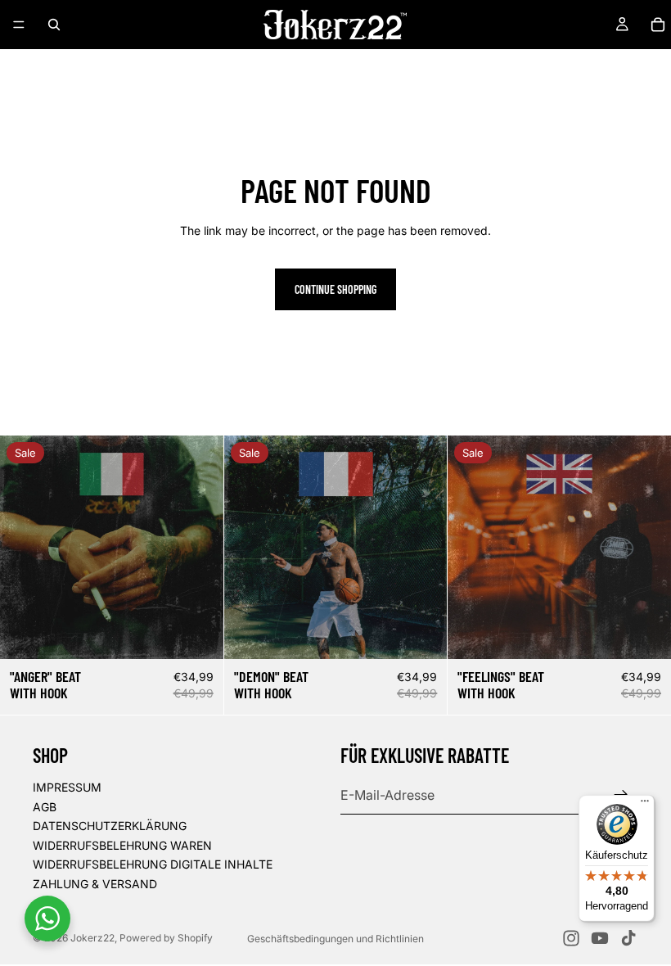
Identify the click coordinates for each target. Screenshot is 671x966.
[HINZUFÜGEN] (198, 633)
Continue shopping (335, 289)
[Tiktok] (628, 938)
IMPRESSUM (67, 787)
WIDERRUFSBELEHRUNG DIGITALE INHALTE (152, 864)
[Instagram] (571, 938)
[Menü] (19, 24)
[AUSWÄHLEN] (645, 633)
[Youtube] (600, 938)
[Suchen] (54, 25)
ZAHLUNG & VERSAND (95, 884)
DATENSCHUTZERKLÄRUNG (110, 826)
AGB (44, 806)
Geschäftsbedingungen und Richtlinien (335, 938)
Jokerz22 (92, 938)
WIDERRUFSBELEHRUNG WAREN (122, 844)
